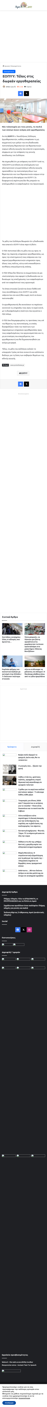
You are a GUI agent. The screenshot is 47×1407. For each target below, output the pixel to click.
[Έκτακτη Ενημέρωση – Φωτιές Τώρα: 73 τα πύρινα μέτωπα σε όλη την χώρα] (9, 834)
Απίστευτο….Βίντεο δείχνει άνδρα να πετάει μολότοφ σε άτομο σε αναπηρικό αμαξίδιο (30, 873)
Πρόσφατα (12, 747)
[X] (26, 93)
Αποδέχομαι (9, 1403)
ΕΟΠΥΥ (23, 373)
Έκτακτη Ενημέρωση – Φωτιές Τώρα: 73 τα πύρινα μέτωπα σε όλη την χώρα (31, 833)
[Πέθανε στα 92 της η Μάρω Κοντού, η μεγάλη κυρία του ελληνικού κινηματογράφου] (9, 845)
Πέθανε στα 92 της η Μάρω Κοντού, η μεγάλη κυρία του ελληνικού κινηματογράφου (30, 844)
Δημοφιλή (35, 747)
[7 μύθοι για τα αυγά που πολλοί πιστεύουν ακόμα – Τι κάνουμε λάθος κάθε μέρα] (9, 793)
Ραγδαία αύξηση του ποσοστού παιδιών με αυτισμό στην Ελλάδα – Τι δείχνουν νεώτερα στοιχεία (12, 674)
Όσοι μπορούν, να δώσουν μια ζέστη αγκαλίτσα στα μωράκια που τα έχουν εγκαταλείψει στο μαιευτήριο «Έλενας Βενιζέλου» (34, 644)
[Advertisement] (23, 36)
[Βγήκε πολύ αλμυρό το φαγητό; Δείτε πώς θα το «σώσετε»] (9, 758)
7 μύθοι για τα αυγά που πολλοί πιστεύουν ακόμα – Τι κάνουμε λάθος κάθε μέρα (31, 792)
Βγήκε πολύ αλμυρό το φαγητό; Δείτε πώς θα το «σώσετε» (29, 757)
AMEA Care (10, 87)
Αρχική (7, 66)
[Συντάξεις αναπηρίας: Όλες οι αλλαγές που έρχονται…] (12, 629)
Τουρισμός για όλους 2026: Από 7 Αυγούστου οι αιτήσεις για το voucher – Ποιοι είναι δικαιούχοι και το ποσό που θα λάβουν (31, 806)
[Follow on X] (15, 87)
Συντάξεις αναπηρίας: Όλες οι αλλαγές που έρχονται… (11, 639)
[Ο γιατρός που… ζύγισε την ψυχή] (9, 769)
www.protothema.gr (17, 365)
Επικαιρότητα (16, 66)
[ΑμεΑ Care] (24, 5)
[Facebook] (20, 93)
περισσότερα (24, 1398)
